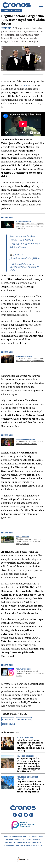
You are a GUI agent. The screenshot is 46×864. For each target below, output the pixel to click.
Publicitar (14, 845)
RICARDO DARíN (8, 724)
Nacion (35, 836)
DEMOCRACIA (7, 719)
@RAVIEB (18, 254)
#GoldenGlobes (17, 247)
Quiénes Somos (26, 845)
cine (25, 85)
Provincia (7, 836)
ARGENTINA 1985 (24, 719)
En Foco (17, 839)
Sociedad (9, 839)
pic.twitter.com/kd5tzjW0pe (24, 258)
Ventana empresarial (13, 842)
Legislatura (17, 836)
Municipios (27, 836)
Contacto (37, 845)
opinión (6, 845)
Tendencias (26, 839)
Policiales (36, 839)
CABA (41, 836)
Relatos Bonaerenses (32, 842)
